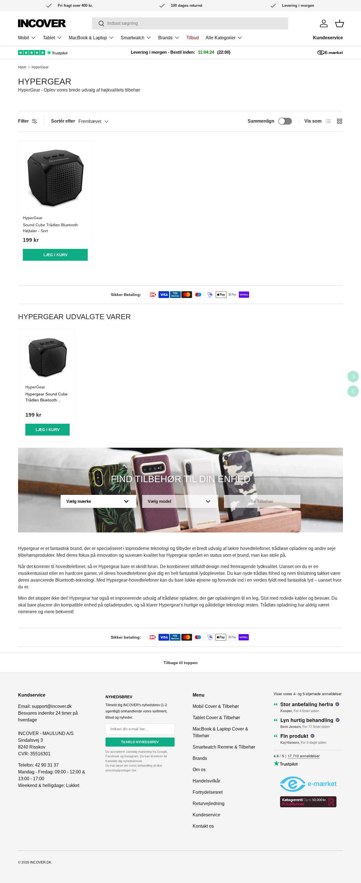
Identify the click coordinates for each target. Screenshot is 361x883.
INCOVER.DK (40, 862)
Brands (165, 37)
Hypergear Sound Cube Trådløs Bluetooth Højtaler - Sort (46, 400)
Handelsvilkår (206, 780)
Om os (199, 769)
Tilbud (192, 37)
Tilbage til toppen (181, 662)
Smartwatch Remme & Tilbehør (224, 747)
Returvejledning (208, 803)
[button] (339, 23)
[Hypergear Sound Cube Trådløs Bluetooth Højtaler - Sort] (55, 177)
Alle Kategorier (220, 37)
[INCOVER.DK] (42, 23)
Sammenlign (261, 121)
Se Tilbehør (262, 501)
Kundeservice (328, 37)
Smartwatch (132, 37)
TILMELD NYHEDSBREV (140, 742)
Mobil (23, 37)
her (134, 770)
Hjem (22, 67)
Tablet (49, 37)
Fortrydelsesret (208, 792)
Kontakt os (203, 826)
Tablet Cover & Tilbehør (216, 717)
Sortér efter (63, 121)
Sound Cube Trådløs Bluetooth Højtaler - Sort (50, 228)
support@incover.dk (52, 706)
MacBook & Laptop (88, 37)
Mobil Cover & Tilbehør (216, 706)
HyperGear (40, 67)
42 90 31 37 (47, 765)
